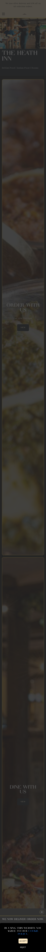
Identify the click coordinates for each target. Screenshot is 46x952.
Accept (23, 941)
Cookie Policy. (28, 933)
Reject (23, 947)
